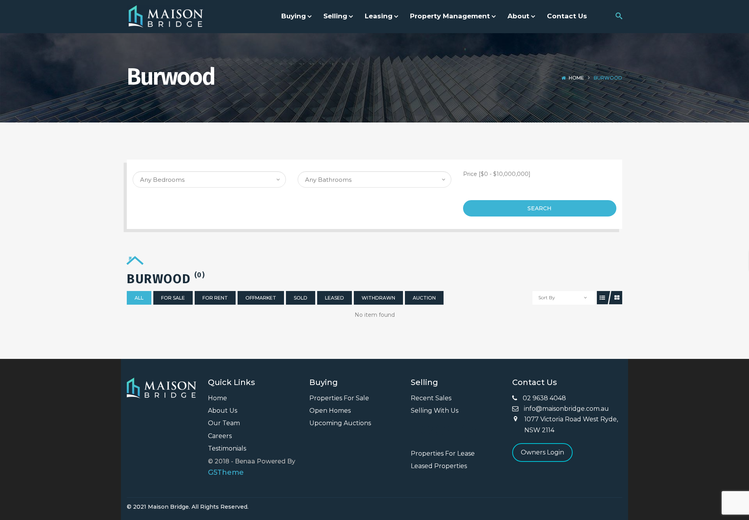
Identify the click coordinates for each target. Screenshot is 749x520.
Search (539, 208)
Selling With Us (434, 410)
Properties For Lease (443, 453)
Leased (334, 298)
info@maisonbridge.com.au (565, 408)
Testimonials (227, 448)
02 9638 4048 (543, 398)
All (139, 298)
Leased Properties (439, 466)
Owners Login (542, 452)
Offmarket (260, 298)
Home (576, 78)
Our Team (224, 423)
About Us (222, 410)
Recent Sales (431, 398)
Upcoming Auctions (340, 423)
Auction (424, 298)
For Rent (215, 298)
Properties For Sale (339, 398)
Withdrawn (378, 298)
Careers (220, 436)
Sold (300, 298)
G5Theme (226, 472)
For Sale (173, 298)
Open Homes (330, 410)
